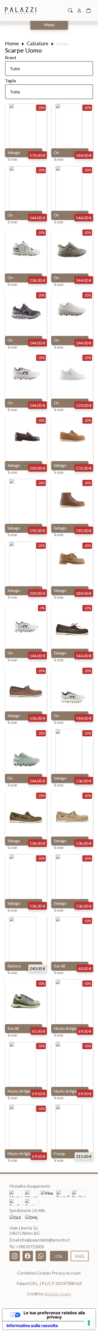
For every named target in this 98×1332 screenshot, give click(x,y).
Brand (10, 57)
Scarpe (12, 159)
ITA (58, 1256)
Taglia (10, 80)
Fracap (59, 1153)
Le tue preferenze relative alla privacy (54, 1315)
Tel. (26, 1246)
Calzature (37, 43)
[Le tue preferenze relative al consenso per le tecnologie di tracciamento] (89, 1323)
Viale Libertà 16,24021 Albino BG (24, 1230)
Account (73, 1272)
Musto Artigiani (67, 1028)
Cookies (43, 1272)
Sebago (14, 152)
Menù (49, 24)
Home (12, 43)
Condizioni (26, 1272)
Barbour (14, 966)
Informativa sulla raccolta (32, 1325)
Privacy (58, 1272)
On (56, 152)
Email (39, 1239)
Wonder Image (57, 1293)
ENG (79, 1256)
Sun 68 (59, 966)
